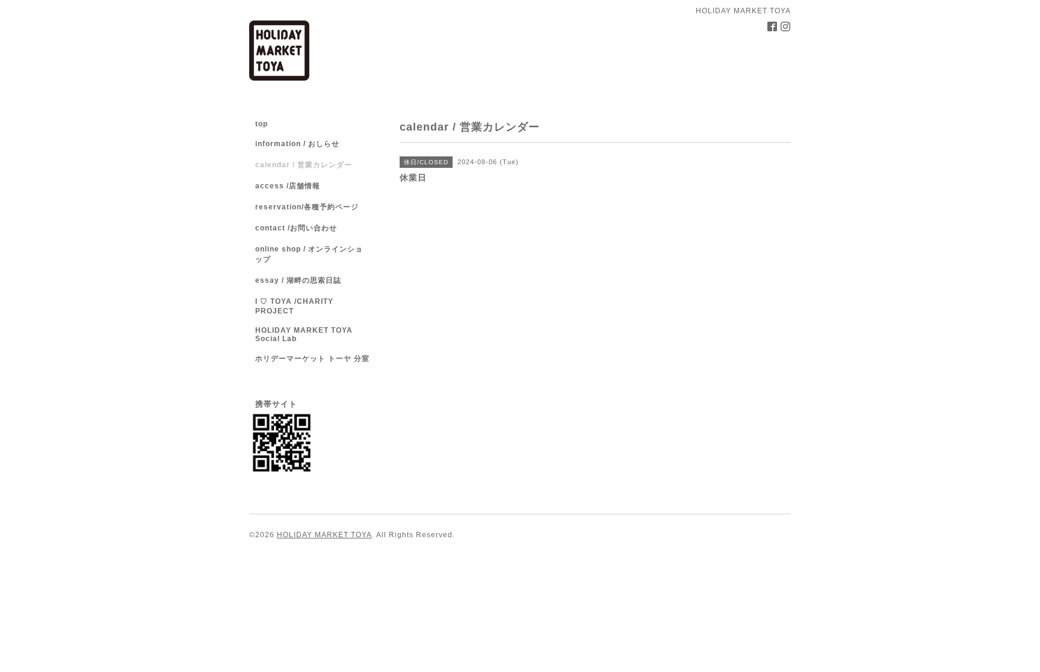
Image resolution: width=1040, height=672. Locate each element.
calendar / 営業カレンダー (303, 165)
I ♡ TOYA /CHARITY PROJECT (294, 306)
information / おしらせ (297, 144)
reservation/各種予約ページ (307, 207)
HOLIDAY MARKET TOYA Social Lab (304, 334)
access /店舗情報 (287, 186)
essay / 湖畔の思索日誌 (298, 280)
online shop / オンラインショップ (309, 254)
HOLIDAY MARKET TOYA (324, 535)
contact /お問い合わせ (296, 228)
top (261, 124)
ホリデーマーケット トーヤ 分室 (312, 358)
